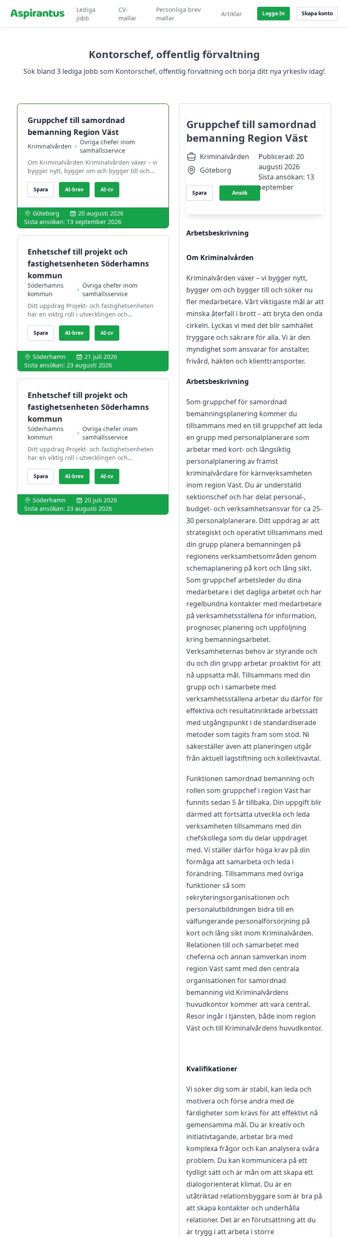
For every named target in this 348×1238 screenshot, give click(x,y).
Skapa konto (317, 13)
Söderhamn (49, 357)
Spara (41, 189)
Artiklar (231, 14)
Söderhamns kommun (46, 289)
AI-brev (74, 189)
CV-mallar (127, 14)
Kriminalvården (50, 146)
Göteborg (46, 213)
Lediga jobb (85, 14)
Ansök (239, 192)
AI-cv (107, 189)
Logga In (273, 13)
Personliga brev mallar (178, 14)
